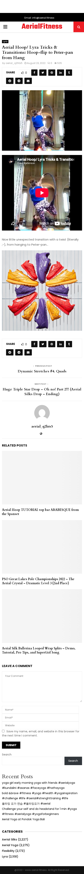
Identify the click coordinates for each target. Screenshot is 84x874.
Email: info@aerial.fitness (39, 17)
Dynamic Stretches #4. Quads (42, 371)
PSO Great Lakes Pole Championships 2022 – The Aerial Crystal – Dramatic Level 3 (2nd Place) (38, 581)
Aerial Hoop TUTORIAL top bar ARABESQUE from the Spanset (40, 512)
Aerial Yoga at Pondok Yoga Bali (23, 819)
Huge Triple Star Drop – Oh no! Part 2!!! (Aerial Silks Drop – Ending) (42, 391)
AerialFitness (42, 27)
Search (7, 754)
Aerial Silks (9, 839)
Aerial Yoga (10, 845)
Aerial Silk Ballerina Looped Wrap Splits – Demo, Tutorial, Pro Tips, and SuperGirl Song (38, 650)
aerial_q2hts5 (14, 63)
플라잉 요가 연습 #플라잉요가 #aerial (26, 804)
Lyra (5, 41)
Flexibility (8, 851)
